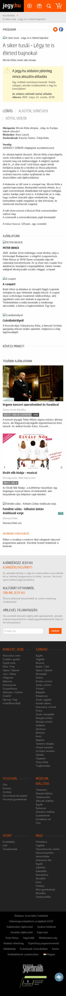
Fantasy (40, 886)
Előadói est (42, 696)
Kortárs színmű (44, 681)
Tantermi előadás (45, 743)
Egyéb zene (9, 663)
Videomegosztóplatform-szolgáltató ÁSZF (31, 921)
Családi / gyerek (11, 659)
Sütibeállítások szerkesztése (23, 954)
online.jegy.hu (14, 593)
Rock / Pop (9, 666)
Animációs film (44, 860)
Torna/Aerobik (10, 849)
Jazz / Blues (9, 674)
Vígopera (40, 758)
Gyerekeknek (43, 815)
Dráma (39, 677)
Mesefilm (40, 893)
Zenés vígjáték (44, 699)
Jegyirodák (28, 938)
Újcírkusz (41, 729)
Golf (5, 845)
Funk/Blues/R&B (12, 703)
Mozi (39, 836)
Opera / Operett (11, 670)
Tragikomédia (43, 765)
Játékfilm (40, 867)
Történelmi (41, 789)
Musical (40, 663)
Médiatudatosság (48, 938)
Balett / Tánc (43, 666)
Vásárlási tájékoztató (21, 932)
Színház (42, 650)
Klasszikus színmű (46, 707)
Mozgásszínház (44, 718)
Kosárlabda (9, 841)
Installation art (43, 819)
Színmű (40, 688)
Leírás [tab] (8, 111)
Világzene (8, 677)
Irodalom (40, 725)
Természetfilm (43, 897)
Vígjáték (40, 659)
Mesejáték (41, 674)
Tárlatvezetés (43, 797)
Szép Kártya (12, 938)
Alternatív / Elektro (13, 692)
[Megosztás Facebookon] (61, 29)
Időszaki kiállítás (45, 801)
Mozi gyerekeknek (45, 889)
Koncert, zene (13, 650)
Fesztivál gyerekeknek (15, 799)
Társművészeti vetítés (48, 849)
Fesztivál (10, 779)
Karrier (55, 949)
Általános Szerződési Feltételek (31, 915)
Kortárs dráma (43, 703)
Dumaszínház (10, 518)
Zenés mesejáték (45, 714)
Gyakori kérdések (46, 926)
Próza (39, 710)
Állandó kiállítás (44, 793)
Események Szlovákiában (34, 949)
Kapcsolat (42, 932)
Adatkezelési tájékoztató (20, 926)
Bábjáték (40, 692)
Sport (7, 836)
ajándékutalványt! (17, 567)
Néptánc (40, 740)
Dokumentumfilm (45, 852)
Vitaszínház (42, 762)
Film (5, 784)
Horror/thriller (42, 856)
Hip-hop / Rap (10, 699)
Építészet (41, 808)
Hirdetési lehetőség (13, 943)
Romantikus (42, 875)
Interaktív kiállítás (45, 812)
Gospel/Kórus (10, 688)
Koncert (7, 788)
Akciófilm (41, 878)
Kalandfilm (41, 871)
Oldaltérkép (9, 949)
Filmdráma (41, 841)
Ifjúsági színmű (44, 721)
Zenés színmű (43, 685)
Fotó (38, 823)
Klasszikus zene (11, 655)
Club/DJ (7, 696)
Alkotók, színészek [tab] (33, 111)
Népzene (7, 681)
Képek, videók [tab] (16, 118)
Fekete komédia (44, 747)
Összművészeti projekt (15, 795)
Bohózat (40, 732)
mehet (55, 631)
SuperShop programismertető (43, 943)
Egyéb (39, 655)
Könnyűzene (9, 685)
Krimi (38, 736)
